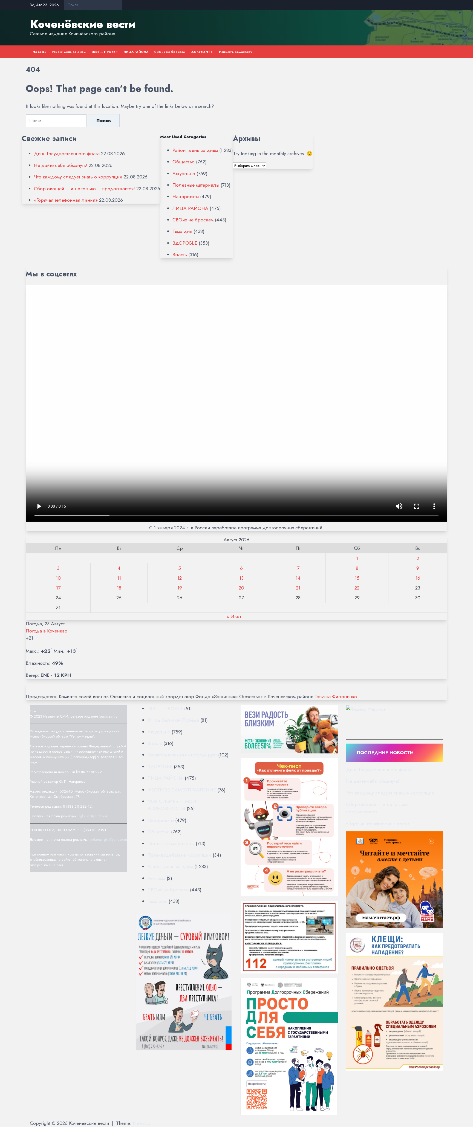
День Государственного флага (67, 153)
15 (357, 578)
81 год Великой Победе (173, 720)
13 (241, 578)
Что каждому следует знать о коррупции (78, 176)
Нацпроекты (185, 196)
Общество (183, 161)
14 (298, 578)
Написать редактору (235, 52)
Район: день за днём (69, 52)
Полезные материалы (195, 185)
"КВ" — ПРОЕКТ (165, 708)
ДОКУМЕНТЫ (202, 52)
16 (418, 578)
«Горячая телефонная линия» (66, 200)
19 (179, 587)
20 (241, 587)
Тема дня (182, 231)
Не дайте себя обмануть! (60, 165)
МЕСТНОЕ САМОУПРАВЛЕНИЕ (182, 789)
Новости (39, 52)
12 (179, 578)
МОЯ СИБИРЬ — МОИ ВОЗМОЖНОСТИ (172, 805)
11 (119, 578)
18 (119, 587)
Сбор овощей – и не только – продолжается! (84, 188)
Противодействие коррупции (179, 855)
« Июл (234, 616)
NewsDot (142, 1123)
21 (298, 587)
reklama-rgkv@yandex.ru (108, 839)
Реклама (156, 878)
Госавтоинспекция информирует (182, 754)
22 (356, 587)
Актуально (183, 173)
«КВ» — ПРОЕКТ (104, 52)
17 (58, 587)
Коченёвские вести (82, 24)
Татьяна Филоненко (336, 696)
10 (58, 578)
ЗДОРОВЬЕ (184, 243)
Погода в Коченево (46, 630)
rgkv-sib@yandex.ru (93, 816)
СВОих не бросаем (170, 52)
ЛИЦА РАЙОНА (136, 52)
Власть (179, 254)
